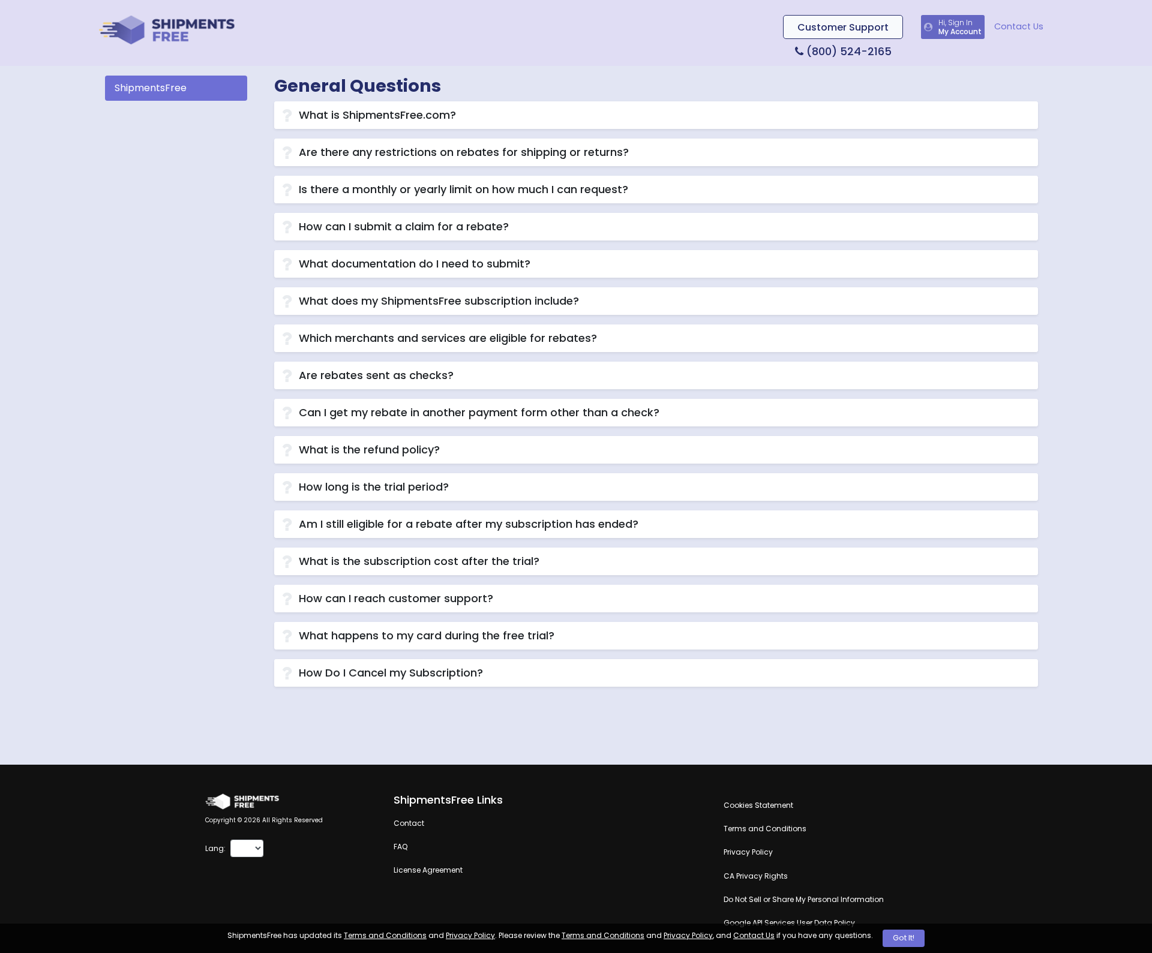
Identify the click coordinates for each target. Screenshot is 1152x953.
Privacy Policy (470, 935)
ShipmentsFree (151, 88)
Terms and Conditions (385, 935)
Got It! (903, 938)
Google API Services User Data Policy (789, 923)
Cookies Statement (758, 805)
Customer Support (843, 27)
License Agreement (428, 870)
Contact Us (1018, 26)
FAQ (400, 846)
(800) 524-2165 (847, 51)
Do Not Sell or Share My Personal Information (804, 899)
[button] (656, 115)
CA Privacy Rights (756, 876)
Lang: (215, 848)
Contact (409, 823)
